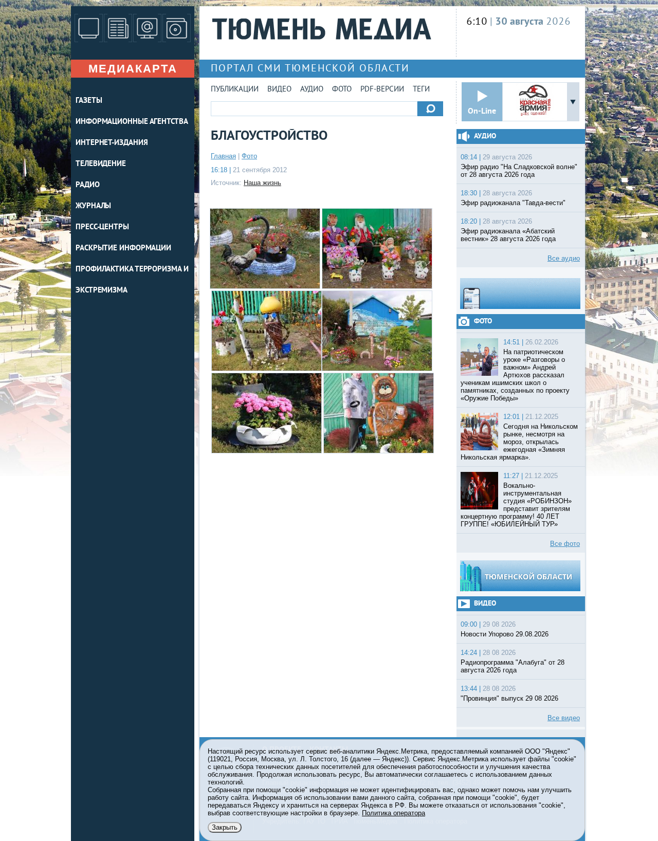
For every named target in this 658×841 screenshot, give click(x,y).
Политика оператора (393, 813)
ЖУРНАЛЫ (93, 206)
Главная (223, 156)
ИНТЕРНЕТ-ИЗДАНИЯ (112, 143)
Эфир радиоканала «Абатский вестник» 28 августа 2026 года (508, 235)
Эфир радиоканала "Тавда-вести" (513, 203)
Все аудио (563, 258)
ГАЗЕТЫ (89, 101)
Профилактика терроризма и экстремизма (132, 280)
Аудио (311, 90)
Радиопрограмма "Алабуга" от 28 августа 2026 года (512, 666)
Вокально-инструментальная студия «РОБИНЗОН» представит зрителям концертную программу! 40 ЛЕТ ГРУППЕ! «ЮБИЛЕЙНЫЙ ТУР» (516, 505)
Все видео (563, 718)
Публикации (235, 90)
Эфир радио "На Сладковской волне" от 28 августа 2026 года (519, 170)
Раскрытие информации (123, 248)
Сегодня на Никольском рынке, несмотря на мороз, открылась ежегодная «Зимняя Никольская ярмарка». (519, 442)
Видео (279, 90)
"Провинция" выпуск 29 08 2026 (509, 698)
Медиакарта (132, 68)
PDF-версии (382, 90)
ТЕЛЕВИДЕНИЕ (101, 164)
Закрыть (224, 827)
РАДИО (88, 185)
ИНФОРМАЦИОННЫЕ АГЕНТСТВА (132, 122)
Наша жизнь (262, 183)
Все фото (565, 543)
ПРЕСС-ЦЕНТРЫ (102, 227)
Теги (421, 90)
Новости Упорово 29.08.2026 (505, 634)
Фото (342, 90)
